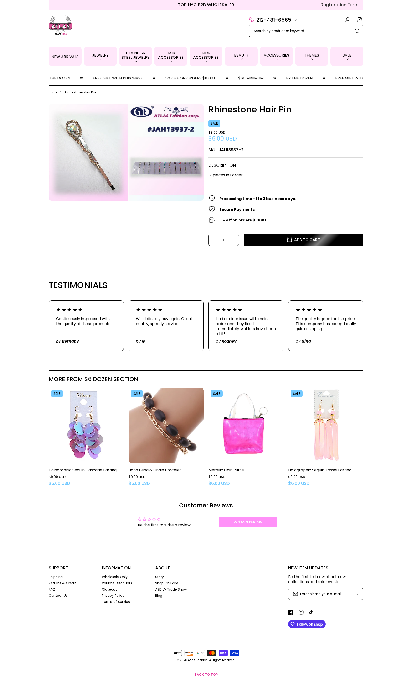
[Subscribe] (357, 594)
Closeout (109, 589)
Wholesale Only (115, 577)
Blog (158, 595)
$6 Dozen (98, 379)
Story (159, 577)
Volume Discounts (117, 583)
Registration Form (340, 5)
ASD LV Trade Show (171, 589)
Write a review (247, 522)
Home (53, 92)
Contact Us (58, 595)
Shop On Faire (166, 583)
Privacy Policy (113, 595)
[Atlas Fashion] (60, 26)
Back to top (206, 674)
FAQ (52, 589)
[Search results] (357, 31)
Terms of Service (116, 601)
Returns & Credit (62, 583)
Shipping (56, 577)
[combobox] (306, 31)
